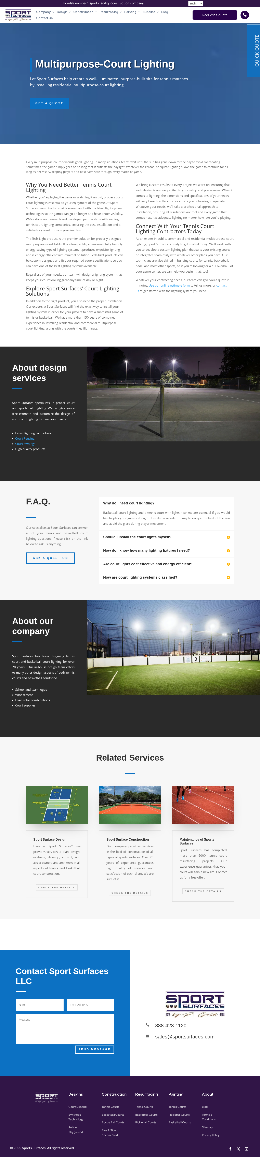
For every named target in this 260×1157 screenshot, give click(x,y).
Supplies (149, 12)
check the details (130, 893)
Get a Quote (49, 103)
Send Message (94, 1049)
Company (43, 12)
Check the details (56, 887)
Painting (130, 12)
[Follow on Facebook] (183, 961)
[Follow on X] (195, 961)
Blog (164, 12)
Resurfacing (109, 12)
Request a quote (215, 15)
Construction (83, 12)
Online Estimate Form (220, 455)
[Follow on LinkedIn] (207, 961)
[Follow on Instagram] (246, 1149)
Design (62, 12)
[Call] (244, 15)
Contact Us (44, 18)
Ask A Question (50, 558)
